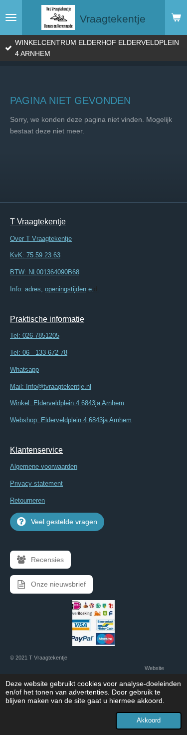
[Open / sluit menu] (11, 17)
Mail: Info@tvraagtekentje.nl (50, 386)
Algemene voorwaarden (43, 466)
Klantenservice (36, 450)
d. (54, 289)
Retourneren (27, 500)
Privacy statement (36, 483)
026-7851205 (40, 335)
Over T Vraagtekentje (41, 238)
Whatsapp (24, 369)
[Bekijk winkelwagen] (176, 17)
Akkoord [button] (149, 720)
